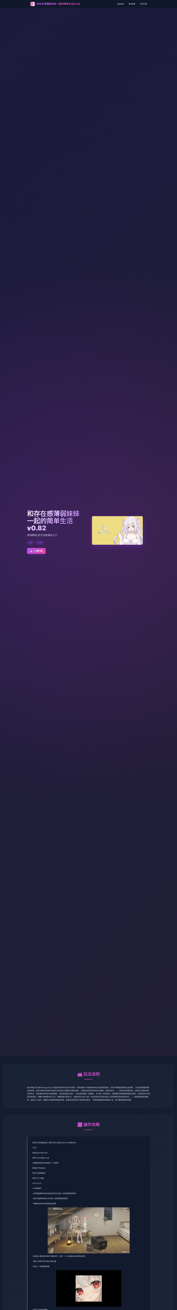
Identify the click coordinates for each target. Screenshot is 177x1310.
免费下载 (143, 4)
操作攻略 (132, 4)
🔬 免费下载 (37, 551)
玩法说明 (120, 4)
